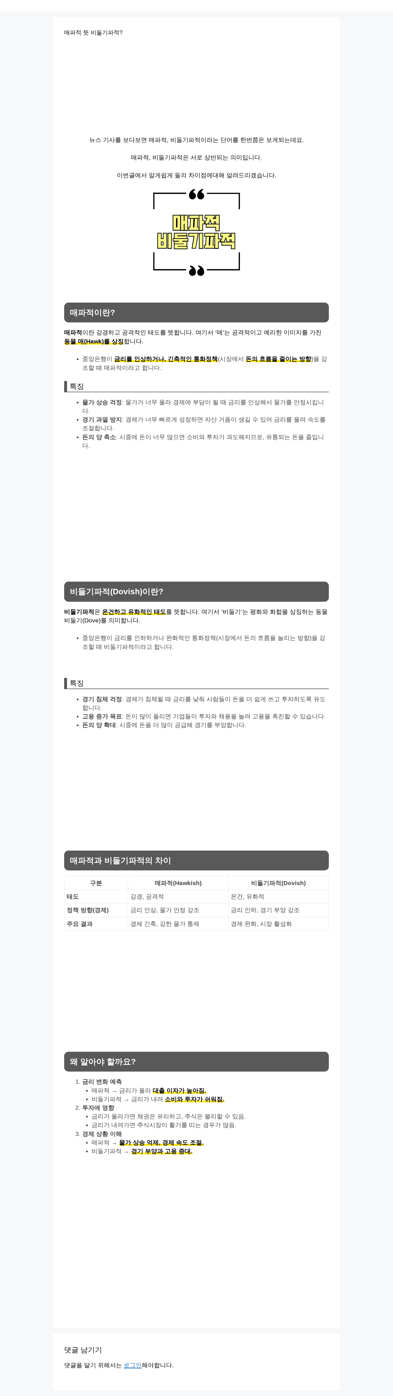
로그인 (133, 1365)
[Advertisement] (144, 88)
